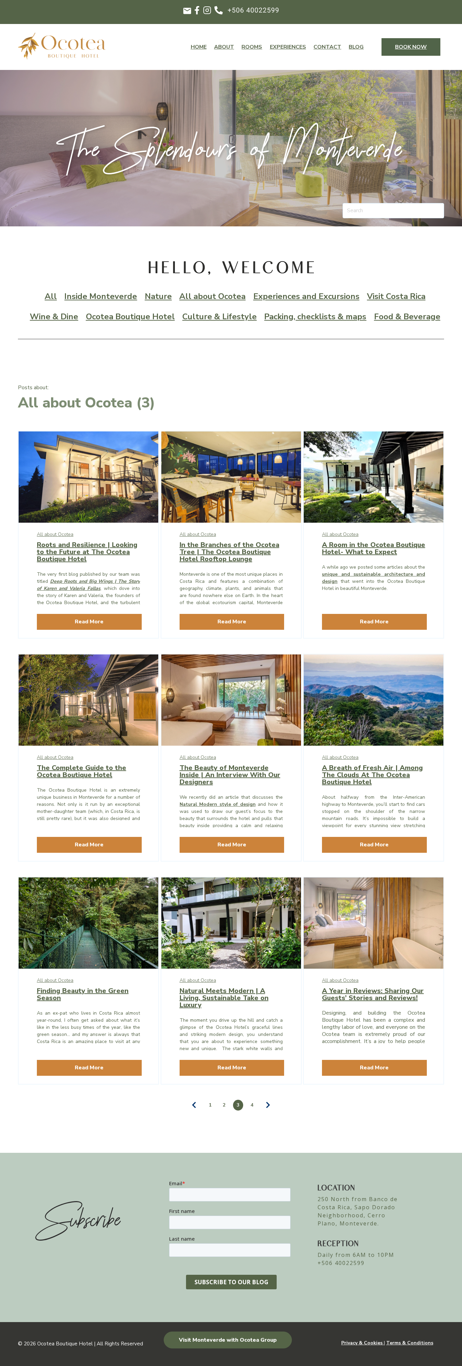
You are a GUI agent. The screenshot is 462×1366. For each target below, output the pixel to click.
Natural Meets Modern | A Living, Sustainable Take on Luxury (224, 998)
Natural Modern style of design (218, 804)
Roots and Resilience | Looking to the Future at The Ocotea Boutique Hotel (87, 552)
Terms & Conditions (409, 1343)
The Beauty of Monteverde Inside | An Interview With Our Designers (230, 775)
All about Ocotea (212, 296)
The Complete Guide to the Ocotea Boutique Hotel (81, 771)
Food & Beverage (407, 316)
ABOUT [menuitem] (224, 47)
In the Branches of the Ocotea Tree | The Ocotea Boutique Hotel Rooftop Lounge (229, 552)
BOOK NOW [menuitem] (411, 47)
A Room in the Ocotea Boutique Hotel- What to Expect (373, 548)
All (51, 296)
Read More (89, 621)
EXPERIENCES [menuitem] (288, 47)
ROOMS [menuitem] (251, 47)
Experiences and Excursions (306, 296)
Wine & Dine (54, 316)
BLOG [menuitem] (356, 47)
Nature (158, 296)
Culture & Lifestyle (219, 316)
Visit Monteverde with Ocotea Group (228, 1340)
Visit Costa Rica (396, 296)
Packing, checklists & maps (315, 316)
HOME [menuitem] (199, 47)
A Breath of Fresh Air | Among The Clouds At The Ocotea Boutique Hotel (372, 775)
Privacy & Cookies (362, 1343)
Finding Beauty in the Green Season (83, 994)
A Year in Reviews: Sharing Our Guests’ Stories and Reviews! (373, 994)
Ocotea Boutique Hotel (130, 316)
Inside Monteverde (100, 296)
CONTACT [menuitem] (327, 47)
